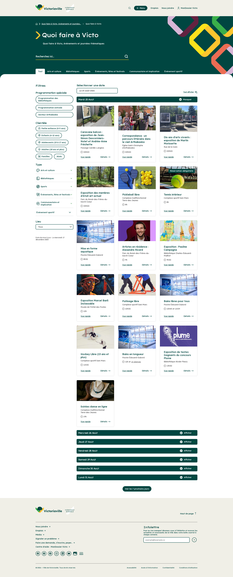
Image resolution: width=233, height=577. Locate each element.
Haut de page (187, 513)
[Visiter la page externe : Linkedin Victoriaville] (62, 553)
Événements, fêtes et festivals (110, 71)
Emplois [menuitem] (154, 8)
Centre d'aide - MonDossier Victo (51, 547)
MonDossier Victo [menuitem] (189, 8)
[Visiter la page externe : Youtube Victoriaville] (69, 553)
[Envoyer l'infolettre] (194, 540)
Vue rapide (85, 157)
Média (39, 534)
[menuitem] (55, 8)
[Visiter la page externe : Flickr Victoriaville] (75, 553)
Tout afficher (188, 92)
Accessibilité (131, 568)
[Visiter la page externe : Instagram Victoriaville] (56, 553)
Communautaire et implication (144, 71)
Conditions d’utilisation (188, 568)
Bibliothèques (72, 71)
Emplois (39, 530)
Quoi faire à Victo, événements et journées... (61, 24)
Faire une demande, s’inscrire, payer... (54, 543)
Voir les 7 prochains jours (137, 489)
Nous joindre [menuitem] (168, 8)
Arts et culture (54, 71)
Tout (40, 71)
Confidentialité (168, 568)
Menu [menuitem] (142, 8)
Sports (87, 71)
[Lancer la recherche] (126, 56)
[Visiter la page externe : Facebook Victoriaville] (38, 553)
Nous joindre (42, 526)
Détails (103, 157)
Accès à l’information (149, 568)
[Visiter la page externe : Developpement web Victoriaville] (81, 553)
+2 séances (136, 362)
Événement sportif (173, 71)
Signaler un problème (46, 539)
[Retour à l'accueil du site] (37, 24)
